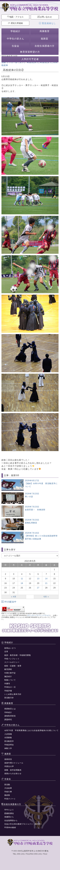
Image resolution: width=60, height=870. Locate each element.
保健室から (9, 817)
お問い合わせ (46, 17)
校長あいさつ (10, 648)
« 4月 (13, 597)
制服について (10, 680)
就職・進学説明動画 (12, 770)
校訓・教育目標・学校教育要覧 (17, 655)
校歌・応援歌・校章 (12, 666)
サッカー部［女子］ (16, 62)
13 (38, 579)
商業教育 (45, 31)
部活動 (7, 785)
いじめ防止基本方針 (12, 694)
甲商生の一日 (10, 687)
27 (38, 588)
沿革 (6, 652)
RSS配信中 (10, 602)
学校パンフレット (12, 659)
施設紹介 (8, 676)
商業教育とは (10, 709)
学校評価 (8, 691)
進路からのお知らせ (12, 774)
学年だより (9, 810)
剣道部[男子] (33, 62)
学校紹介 (15, 31)
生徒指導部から (11, 821)
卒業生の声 (9, 766)
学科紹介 (8, 712)
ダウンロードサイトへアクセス (38, 615)
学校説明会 (9, 745)
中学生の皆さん (15, 38)
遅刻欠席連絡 (16, 23)
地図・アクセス (16, 17)
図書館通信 (9, 813)
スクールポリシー (12, 662)
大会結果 (8, 788)
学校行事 (8, 792)
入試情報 (8, 734)
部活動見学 (9, 741)
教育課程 (8, 669)
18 (22, 583)
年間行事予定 (10, 673)
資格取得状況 (10, 716)
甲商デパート (10, 799)
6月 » (46, 597)
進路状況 (8, 759)
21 (46, 583)
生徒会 (15, 46)
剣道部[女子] (46, 62)
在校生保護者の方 (44, 46)
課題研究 (8, 720)
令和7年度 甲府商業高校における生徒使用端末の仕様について (31, 730)
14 (46, 579)
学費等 (7, 684)
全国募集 (8, 738)
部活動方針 (9, 698)
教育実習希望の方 (30, 52)
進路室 (44, 38)
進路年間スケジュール (13, 763)
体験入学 (8, 748)
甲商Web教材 (10, 827)
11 (22, 579)
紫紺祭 (7, 795)
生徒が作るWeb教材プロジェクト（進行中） (23, 824)
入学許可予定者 (30, 59)
